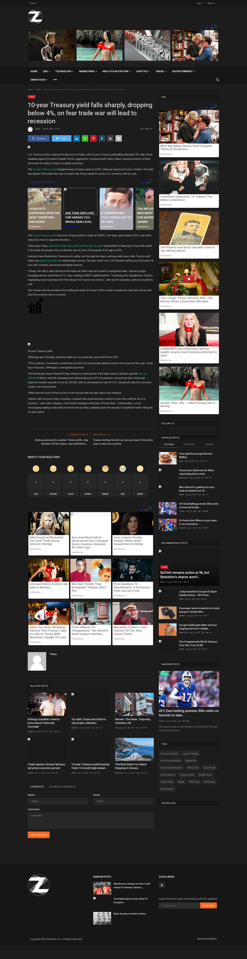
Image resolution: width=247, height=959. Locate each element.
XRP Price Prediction (170, 760)
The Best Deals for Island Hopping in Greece (130, 766)
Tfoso (37, 128)
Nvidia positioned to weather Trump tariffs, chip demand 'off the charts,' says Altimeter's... (61, 442)
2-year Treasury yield (44, 235)
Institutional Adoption (171, 767)
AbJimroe (32, 731)
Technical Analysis (169, 753)
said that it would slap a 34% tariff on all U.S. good (75, 245)
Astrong (118, 727)
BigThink (119, 773)
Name (31, 794)
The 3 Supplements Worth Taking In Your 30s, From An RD (198, 643)
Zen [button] (45, 71)
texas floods (209, 767)
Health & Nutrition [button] (115, 71)
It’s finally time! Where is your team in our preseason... (198, 522)
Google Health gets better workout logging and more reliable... (198, 627)
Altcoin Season (167, 774)
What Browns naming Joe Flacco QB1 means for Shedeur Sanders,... (132, 885)
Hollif (181, 494)
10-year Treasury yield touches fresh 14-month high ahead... (90, 766)
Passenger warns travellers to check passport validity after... (199, 610)
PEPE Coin (194, 781)
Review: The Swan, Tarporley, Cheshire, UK (133, 721)
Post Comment (39, 834)
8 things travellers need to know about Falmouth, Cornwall (44, 723)
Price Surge (209, 781)
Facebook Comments (62, 786)
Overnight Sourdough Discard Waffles (195, 455)
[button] (91, 322)
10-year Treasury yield (45, 169)
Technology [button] (63, 71)
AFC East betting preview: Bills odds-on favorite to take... (199, 505)
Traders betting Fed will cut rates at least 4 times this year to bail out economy (123, 442)
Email (96, 794)
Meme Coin (193, 767)
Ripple (181, 781)
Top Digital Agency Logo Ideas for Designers (131, 900)
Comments (37, 786)
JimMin (74, 727)
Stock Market (167, 788)
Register (211, 3)
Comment (33, 809)
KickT (163, 582)
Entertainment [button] (183, 71)
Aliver (181, 649)
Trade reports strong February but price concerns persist (46, 766)
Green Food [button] (38, 79)
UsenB (31, 773)
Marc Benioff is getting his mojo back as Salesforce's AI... (196, 489)
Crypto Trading (190, 753)
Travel (38, 89)
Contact (33, 3)
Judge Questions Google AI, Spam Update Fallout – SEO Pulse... (198, 593)
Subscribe (208, 905)
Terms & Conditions (207, 938)
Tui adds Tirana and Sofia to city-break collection (88, 721)
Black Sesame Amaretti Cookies (130, 913)
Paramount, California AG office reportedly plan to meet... (196, 472)
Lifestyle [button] (142, 71)
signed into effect (49, 260)
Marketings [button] (87, 71)
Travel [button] (160, 71)
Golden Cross (205, 774)
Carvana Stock (187, 774)
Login (199, 3)
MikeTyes (183, 632)
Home (33, 71)
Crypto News (166, 781)
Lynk (181, 461)
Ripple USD (190, 760)
